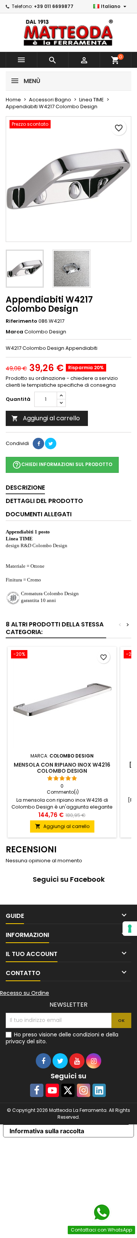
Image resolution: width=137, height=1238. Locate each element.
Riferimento (21, 321)
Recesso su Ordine (24, 993)
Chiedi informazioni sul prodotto (62, 464)
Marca (14, 331)
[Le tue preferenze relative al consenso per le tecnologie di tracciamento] (130, 928)
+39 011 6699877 (53, 6)
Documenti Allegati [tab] (39, 514)
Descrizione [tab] (25, 487)
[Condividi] (38, 443)
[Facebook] (36, 1090)
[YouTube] (52, 1090)
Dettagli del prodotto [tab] (44, 500)
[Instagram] (83, 1090)
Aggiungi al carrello (45, 418)
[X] (68, 1090)
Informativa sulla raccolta (47, 1131)
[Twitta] (50, 443)
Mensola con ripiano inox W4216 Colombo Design (62, 768)
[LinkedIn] (99, 1090)
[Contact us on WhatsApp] (101, 1212)
